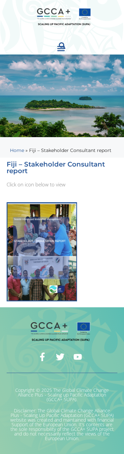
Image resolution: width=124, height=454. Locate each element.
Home (17, 150)
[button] (61, 48)
